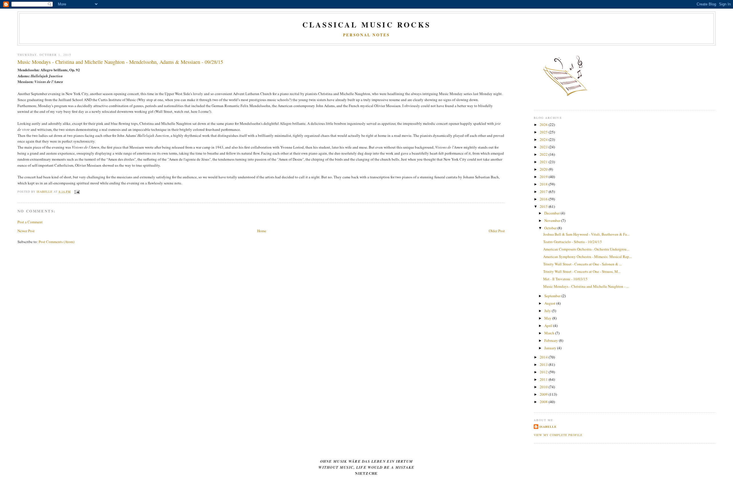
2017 (544, 191)
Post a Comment (30, 221)
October (550, 227)
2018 (544, 184)
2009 (544, 394)
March (549, 333)
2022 (544, 154)
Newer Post (26, 230)
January (550, 347)
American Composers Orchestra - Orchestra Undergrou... (586, 249)
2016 (544, 199)
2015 (544, 206)
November (552, 220)
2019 (544, 176)
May (548, 318)
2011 (544, 379)
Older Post (497, 230)
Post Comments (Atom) (56, 241)
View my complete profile (558, 435)
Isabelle (548, 427)
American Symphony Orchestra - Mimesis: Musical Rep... (587, 256)
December (552, 213)
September (552, 295)
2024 (544, 139)
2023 (544, 146)
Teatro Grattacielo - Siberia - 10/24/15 (572, 241)
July (548, 310)
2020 (544, 169)
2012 (544, 371)
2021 (544, 161)
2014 (544, 357)
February (551, 340)
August (550, 303)
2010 (544, 386)
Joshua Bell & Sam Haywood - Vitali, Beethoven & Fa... (586, 234)
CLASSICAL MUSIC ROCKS (366, 24)
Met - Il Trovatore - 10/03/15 (565, 278)
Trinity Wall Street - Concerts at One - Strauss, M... (581, 271)
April (548, 325)
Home (261, 230)
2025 (544, 132)
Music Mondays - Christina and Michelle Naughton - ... (586, 286)
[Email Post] (77, 191)
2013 (544, 364)
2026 (544, 124)
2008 (544, 401)
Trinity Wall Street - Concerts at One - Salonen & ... (582, 264)
